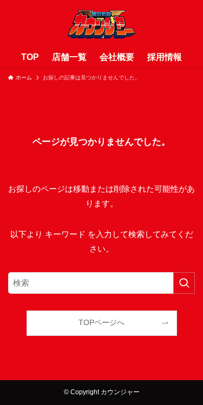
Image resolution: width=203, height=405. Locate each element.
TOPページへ (101, 323)
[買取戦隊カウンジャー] (101, 24)
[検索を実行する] (184, 283)
